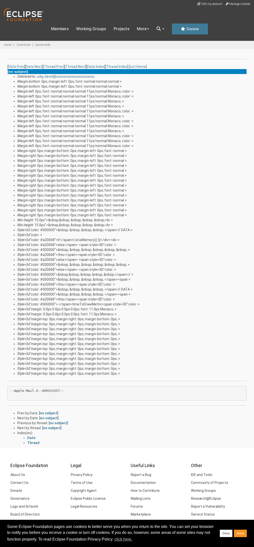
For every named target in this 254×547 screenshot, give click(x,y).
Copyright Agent (83, 491)
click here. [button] (123, 539)
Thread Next (75, 67)
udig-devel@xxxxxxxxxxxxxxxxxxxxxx (66, 76)
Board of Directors (25, 514)
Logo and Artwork (24, 506)
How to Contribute (145, 491)
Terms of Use (82, 483)
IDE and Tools (201, 475)
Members (60, 28)
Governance (20, 498)
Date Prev (16, 67)
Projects (121, 28)
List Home (138, 67)
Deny (226, 533)
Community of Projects (209, 483)
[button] (160, 29)
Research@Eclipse (206, 498)
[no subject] (48, 413)
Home (7, 45)
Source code (42, 45)
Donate (192, 29)
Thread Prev (54, 67)
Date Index (95, 67)
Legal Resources (84, 506)
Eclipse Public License (88, 498)
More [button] (142, 28)
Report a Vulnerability (208, 506)
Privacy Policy (82, 475)
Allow (240, 533)
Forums (137, 506)
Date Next (34, 67)
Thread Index (116, 67)
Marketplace (141, 514)
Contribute (23, 45)
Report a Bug (141, 475)
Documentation (143, 483)
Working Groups (91, 28)
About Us (17, 475)
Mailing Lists (141, 498)
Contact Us (19, 483)
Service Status (203, 514)
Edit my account (211, 4)
